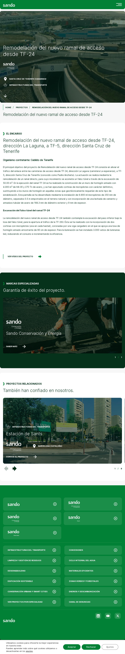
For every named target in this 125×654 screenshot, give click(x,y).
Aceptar (72, 647)
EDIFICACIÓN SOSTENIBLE (20, 581)
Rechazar (91, 647)
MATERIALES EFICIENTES (81, 571)
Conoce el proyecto (17, 457)
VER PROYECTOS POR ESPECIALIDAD (25, 602)
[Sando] (14, 4)
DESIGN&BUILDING (16, 571)
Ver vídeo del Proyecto (20, 256)
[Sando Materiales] (32, 532)
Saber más (11, 346)
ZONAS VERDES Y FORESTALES (83, 581)
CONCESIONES (76, 550)
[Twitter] (118, 616)
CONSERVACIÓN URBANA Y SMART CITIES (27, 591)
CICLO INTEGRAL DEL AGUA (82, 560)
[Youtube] (108, 616)
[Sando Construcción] (93, 504)
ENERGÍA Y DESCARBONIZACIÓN (84, 591)
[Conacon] (32, 518)
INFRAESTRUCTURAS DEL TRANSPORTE (28, 85)
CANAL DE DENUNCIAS (79, 602)
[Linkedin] (98, 616)
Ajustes (110, 647)
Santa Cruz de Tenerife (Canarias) (27, 79)
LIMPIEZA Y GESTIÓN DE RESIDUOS (24, 560)
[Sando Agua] (93, 518)
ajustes (29, 651)
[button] (15, 468)
